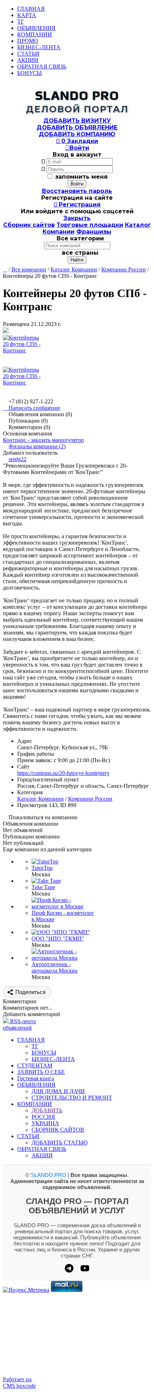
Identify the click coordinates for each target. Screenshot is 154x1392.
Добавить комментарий (31, 1014)
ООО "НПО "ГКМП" (58, 938)
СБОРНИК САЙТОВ (58, 1130)
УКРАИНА (45, 1123)
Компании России (123, 269)
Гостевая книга (35, 1078)
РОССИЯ (43, 1117)
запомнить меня (81, 176)
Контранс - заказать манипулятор (43, 440)
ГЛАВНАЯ (31, 9)
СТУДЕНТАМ (34, 1065)
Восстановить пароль (77, 191)
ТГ (20, 22)
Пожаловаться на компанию (43, 817)
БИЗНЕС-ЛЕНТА (39, 47)
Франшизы (93, 231)
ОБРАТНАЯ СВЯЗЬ (41, 66)
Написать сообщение (31, 408)
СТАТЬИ (28, 54)
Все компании (28, 269)
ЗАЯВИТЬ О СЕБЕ (41, 1072)
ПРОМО (27, 41)
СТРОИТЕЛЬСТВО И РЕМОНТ (72, 1098)
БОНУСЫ (29, 73)
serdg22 (18, 459)
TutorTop (42, 868)
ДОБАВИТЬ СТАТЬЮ (59, 1142)
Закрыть (77, 218)
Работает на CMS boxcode (19, 1382)
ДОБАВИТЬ (47, 1110)
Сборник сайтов (29, 224)
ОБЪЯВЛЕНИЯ (36, 28)
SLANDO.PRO (48, 1175)
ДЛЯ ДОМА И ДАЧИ (58, 1091)
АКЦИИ (27, 60)
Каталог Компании (73, 269)
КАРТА (26, 15)
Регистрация (77, 204)
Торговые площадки (90, 224)
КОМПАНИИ (34, 34)
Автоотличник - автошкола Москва (54, 967)
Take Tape (43, 887)
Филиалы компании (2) (37, 446)
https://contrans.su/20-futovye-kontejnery (63, 773)
